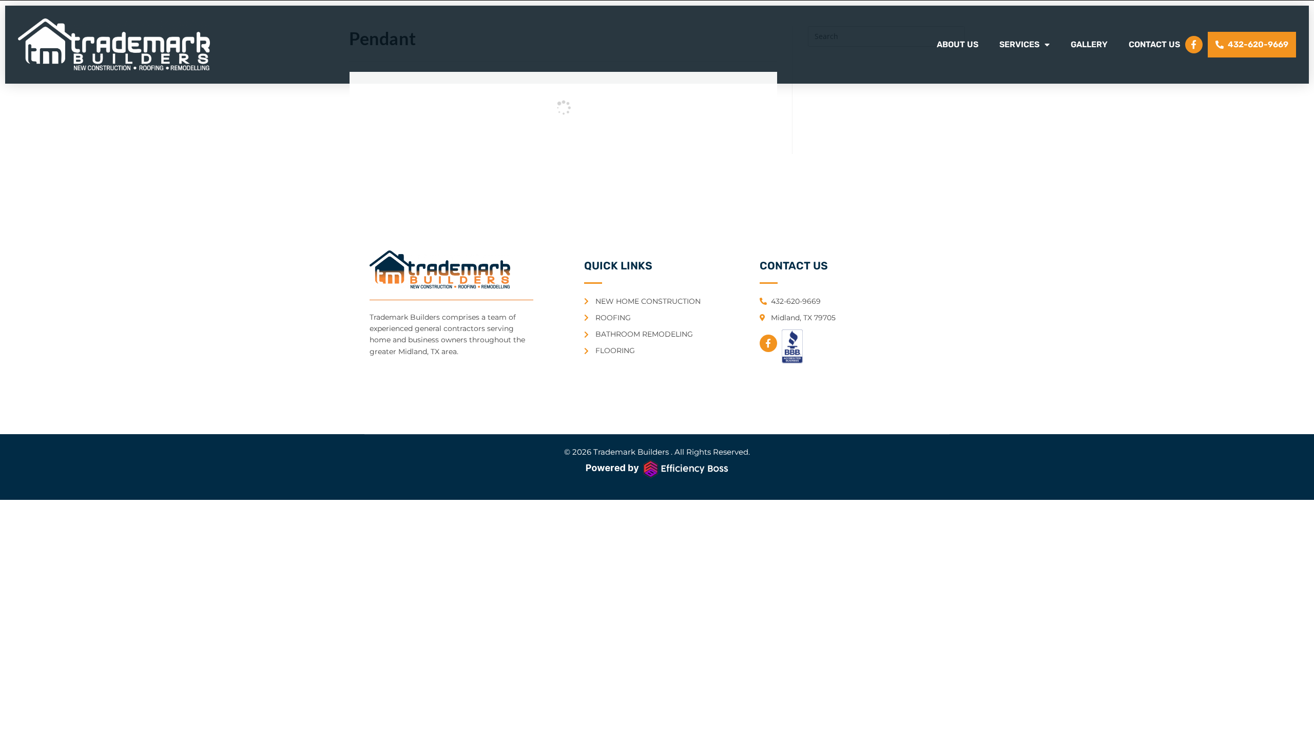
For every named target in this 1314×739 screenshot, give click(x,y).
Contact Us (1154, 44)
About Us (957, 44)
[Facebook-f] (1194, 44)
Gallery (1089, 44)
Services (1019, 44)
